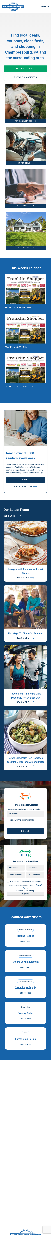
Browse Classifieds (25, 77)
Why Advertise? (23, 486)
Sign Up (25, 894)
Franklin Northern (16, 347)
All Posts (10, 516)
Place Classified (25, 68)
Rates (25, 479)
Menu (44, 6)
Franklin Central (15, 307)
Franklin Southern (16, 387)
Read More (23, 578)
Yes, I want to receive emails (22, 820)
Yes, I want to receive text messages (25, 881)
